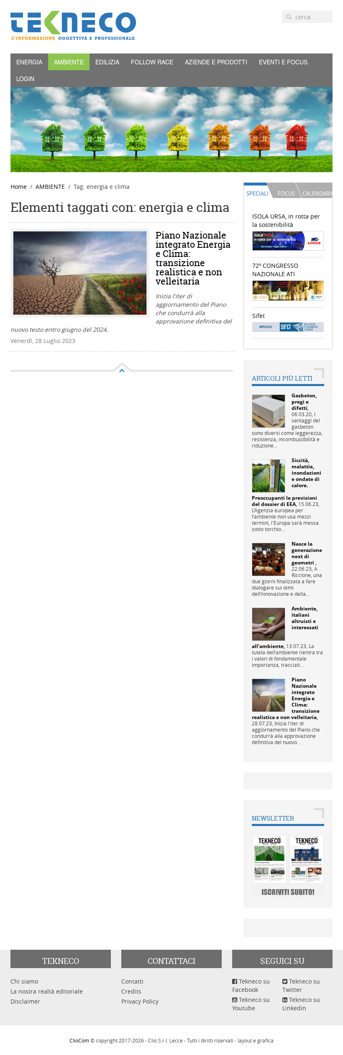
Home (18, 187)
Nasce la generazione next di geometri (307, 553)
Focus (286, 193)
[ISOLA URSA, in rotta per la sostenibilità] (288, 240)
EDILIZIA (107, 62)
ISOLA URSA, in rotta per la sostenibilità (286, 220)
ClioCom (79, 1040)
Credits (131, 991)
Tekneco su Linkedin (301, 1004)
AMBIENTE (69, 62)
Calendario (317, 193)
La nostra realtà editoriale (46, 991)
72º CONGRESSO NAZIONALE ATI (275, 270)
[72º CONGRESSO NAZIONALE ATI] (288, 290)
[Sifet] (288, 326)
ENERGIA (29, 62)
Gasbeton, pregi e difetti (304, 402)
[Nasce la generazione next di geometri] (268, 559)
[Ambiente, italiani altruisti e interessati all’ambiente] (268, 624)
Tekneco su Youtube (251, 1004)
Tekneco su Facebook (251, 985)
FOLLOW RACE (152, 62)
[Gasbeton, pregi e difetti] (268, 410)
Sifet (258, 316)
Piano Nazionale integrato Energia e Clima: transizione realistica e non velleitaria (193, 258)
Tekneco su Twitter (301, 985)
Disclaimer (25, 1001)
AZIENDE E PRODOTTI (216, 62)
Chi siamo (24, 981)
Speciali (257, 193)
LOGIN (25, 78)
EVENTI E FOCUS (283, 62)
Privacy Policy (140, 1001)
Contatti (132, 981)
